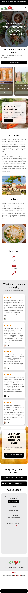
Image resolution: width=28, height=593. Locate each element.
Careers (15, 567)
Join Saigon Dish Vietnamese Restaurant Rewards (14, 455)
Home (5, 567)
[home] (7, 7)
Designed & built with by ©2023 (14, 575)
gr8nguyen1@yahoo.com (14, 517)
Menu (10, 567)
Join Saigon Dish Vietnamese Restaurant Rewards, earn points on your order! (14, 2)
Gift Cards (21, 567)
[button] (25, 7)
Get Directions (13, 501)
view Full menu (14, 62)
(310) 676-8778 (14, 515)
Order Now (8, 120)
